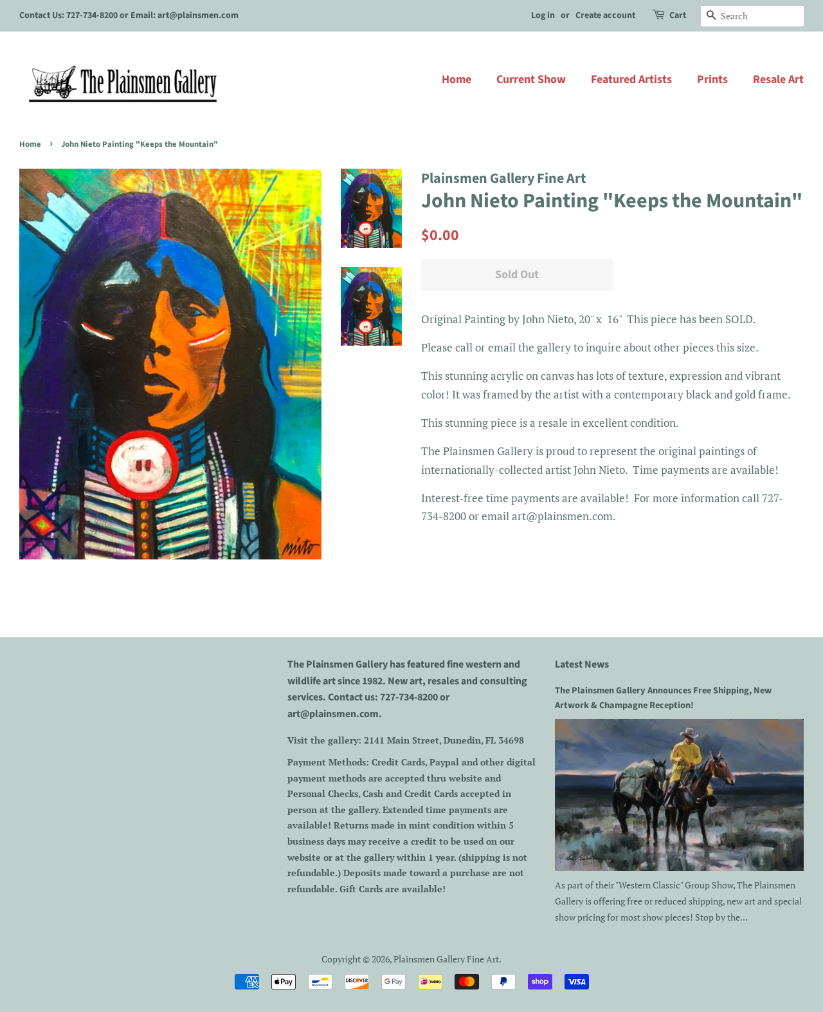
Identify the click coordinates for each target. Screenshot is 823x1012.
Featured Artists (631, 79)
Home (456, 79)
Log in (543, 15)
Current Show (531, 79)
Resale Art (778, 79)
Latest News (582, 664)
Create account (605, 15)
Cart (677, 15)
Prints (712, 79)
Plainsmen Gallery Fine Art (446, 959)
